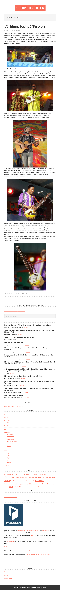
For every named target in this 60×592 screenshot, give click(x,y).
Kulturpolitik (7, 420)
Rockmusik (7, 484)
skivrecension (36, 484)
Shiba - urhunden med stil (10, 497)
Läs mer (26, 327)
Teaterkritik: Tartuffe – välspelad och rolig (19, 337)
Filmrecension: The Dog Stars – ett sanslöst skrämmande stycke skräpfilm (26, 349)
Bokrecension (10, 434)
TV (7, 460)
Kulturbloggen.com (30, 7)
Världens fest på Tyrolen (24, 26)
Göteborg (19, 477)
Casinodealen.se (10, 541)
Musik (5, 429)
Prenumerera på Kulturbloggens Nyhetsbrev (14, 311)
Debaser (21, 474)
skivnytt (31, 484)
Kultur (43, 477)
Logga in (44, 587)
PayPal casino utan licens (10, 546)
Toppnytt (18, 292)
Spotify (41, 484)
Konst (40, 477)
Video (33, 487)
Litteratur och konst (9, 425)
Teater (8, 459)
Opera (8, 457)
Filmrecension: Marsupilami (14, 342)
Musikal (8, 455)
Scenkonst (24, 484)
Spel (8, 445)
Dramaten (35, 474)
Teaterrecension (24, 487)
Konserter (36, 477)
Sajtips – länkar (8, 578)
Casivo (29, 551)
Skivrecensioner (10, 443)
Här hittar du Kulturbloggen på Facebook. (14, 406)
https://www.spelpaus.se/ (33, 554)
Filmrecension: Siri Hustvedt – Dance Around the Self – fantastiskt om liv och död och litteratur (30, 363)
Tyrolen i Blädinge (24, 293)
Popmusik (31, 481)
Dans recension (10, 436)
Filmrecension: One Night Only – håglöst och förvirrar (23, 376)
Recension (7, 432)
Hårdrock (27, 477)
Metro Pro (24, 587)
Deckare (25, 474)
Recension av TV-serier (12, 441)
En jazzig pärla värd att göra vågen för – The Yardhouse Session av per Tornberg (29, 382)
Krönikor (9, 422)
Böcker (15, 474)
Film (8, 453)
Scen (14, 292)
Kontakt (6, 572)
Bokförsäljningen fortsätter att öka (16, 395)
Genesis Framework (32, 587)
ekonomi (40, 474)
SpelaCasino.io (46, 530)
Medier (53, 477)
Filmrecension (10, 437)
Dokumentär (29, 474)
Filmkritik (45, 474)
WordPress (39, 587)
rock (50, 480)
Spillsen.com (34, 535)
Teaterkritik (9, 446)
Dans (8, 451)
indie (31, 477)
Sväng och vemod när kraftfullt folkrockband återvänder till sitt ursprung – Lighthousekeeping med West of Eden (29, 370)
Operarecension (10, 439)
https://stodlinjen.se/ (45, 554)
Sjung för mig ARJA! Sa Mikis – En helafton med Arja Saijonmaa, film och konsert (28, 389)
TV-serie (30, 487)
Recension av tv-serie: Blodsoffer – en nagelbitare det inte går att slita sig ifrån (28, 356)
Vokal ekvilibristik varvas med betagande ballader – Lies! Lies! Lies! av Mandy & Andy (29, 331)
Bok (5, 474)
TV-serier (9, 462)
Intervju (6, 417)
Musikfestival (13, 481)
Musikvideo (19, 480)
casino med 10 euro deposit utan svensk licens (28, 530)
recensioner (46, 480)
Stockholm (45, 484)
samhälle (13, 484)
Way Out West (39, 487)
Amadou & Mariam (15, 293)
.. (4, 414)
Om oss (6, 575)
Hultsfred (23, 477)
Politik (26, 481)
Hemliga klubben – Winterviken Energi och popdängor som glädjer (27, 325)
